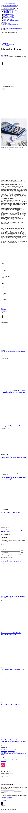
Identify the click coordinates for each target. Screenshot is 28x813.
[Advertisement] (12, 37)
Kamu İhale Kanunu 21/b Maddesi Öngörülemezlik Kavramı (11, 633)
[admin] (4, 307)
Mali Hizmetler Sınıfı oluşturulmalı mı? (9, 754)
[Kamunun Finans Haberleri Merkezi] (9, 5)
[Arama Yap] (1, 6)
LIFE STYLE (6, 18)
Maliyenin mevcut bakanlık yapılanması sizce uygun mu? (13, 753)
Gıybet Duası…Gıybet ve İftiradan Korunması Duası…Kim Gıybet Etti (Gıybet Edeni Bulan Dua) (13, 741)
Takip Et (4, 311)
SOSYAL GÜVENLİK (8, 15)
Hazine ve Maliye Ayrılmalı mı (8, 751)
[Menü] (1, 23)
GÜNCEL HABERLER (9, 3)
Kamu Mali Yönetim (8, 19)
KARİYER (6, 11)
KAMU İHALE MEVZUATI (10, 6)
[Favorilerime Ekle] (17, 473)
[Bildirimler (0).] (1, 28)
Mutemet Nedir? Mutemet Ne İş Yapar (12, 705)
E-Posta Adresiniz (18, 791)
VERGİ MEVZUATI (8, 12)
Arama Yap (16, 8)
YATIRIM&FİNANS (8, 14)
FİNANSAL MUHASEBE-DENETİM (12, 20)
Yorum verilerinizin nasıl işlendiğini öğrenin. (11, 561)
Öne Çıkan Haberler (8, 16)
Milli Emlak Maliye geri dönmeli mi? (9, 752)
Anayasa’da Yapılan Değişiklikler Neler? (12, 669)
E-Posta (21, 552)
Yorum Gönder (4, 557)
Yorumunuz (3, 549)
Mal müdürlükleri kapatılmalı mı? (8, 749)
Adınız (21, 550)
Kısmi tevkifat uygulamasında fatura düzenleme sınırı (13, 351)
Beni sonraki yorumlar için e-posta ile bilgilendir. (13, 555)
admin (2, 55)
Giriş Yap (10, 557)
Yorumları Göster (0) (5, 534)
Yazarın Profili (4, 309)
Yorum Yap (5, 537)
